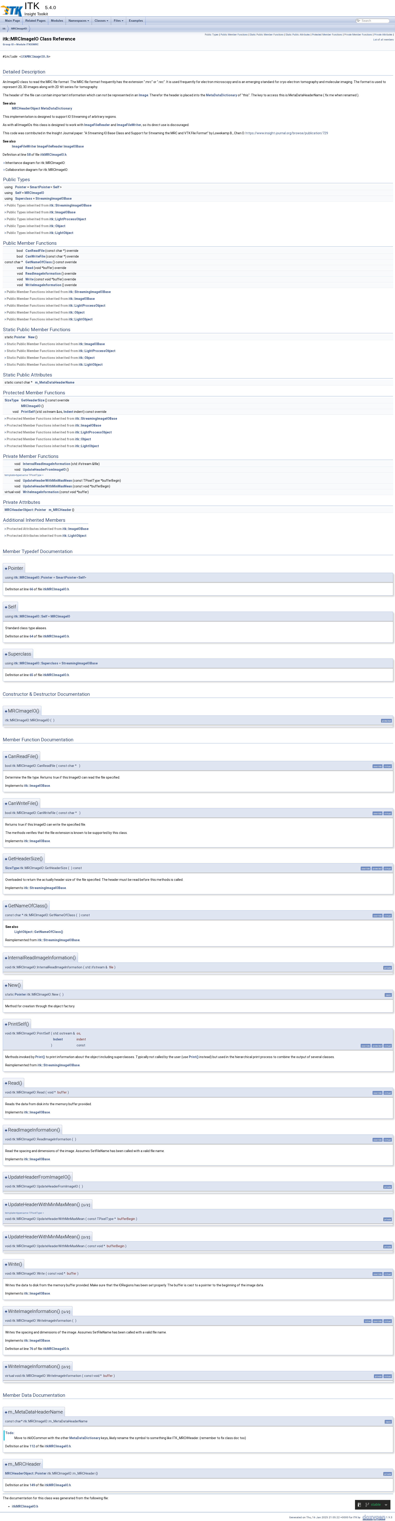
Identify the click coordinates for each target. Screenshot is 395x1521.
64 (31, 636)
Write (29, 279)
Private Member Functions (358, 34)
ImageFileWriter (129, 125)
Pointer (21, 187)
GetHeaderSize (32, 400)
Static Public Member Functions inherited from (55, 344)
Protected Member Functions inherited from (61, 418)
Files (117, 20)
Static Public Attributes (298, 34)
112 (32, 1446)
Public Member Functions (234, 34)
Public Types (212, 34)
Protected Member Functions (327, 34)
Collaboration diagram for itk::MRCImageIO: (36, 170)
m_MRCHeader (60, 510)
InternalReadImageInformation (46, 464)
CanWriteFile (35, 256)
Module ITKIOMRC (27, 44)
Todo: (9, 1433)
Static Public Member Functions (267, 34)
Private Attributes (383, 34)
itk (4, 28)
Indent (68, 412)
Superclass (23, 198)
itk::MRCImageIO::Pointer (33, 577)
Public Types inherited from (48, 205)
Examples (136, 20)
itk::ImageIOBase (62, 212)
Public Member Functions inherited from (58, 292)
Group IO (8, 44)
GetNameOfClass (38, 262)
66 (31, 589)
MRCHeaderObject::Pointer (25, 510)
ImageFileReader (97, 125)
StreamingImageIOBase (53, 198)
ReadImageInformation (43, 273)
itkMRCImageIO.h (34, 56)
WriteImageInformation (43, 285)
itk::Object (57, 226)
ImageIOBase (74, 146)
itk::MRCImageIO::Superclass (36, 663)
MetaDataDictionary (221, 95)
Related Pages (35, 20)
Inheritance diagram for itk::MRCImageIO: (35, 163)
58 (29, 154)
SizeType (12, 400)
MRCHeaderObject (26, 108)
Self (56, 187)
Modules (57, 20)
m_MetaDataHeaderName (54, 382)
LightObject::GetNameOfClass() (38, 932)
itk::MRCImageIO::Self (30, 616)
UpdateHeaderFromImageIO (44, 469)
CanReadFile (35, 251)
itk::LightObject (61, 233)
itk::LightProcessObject (67, 219)
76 (31, 1349)
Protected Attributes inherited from (47, 529)
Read (29, 268)
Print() (40, 1057)
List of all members (383, 39)
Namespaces (77, 20)
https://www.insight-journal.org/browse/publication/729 (287, 133)
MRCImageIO (19, 28)
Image (143, 95)
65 (31, 675)
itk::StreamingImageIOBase (70, 205)
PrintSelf (28, 412)
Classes (100, 20)
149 (32, 1485)
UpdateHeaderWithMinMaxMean (47, 480)
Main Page (12, 20)
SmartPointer (40, 187)
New (31, 337)
